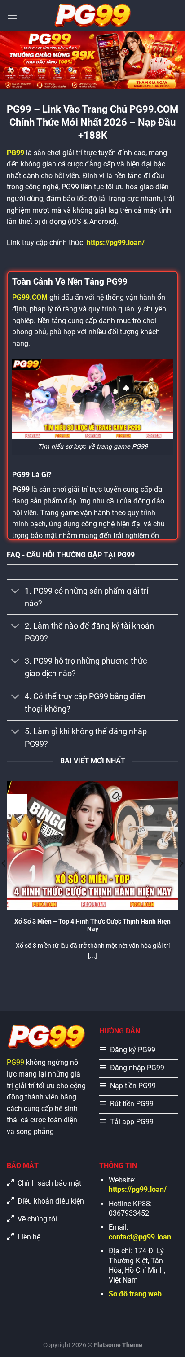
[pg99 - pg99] (92, 16)
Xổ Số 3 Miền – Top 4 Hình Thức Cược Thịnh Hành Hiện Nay (92, 925)
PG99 (15, 1062)
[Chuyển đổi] (15, 591)
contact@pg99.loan (140, 1237)
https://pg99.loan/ (116, 242)
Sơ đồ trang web (135, 1294)
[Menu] (12, 15)
